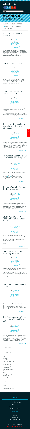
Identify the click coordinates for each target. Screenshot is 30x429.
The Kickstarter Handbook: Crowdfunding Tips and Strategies (14, 126)
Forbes (9, 176)
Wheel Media (19, 424)
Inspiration (5, 358)
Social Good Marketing (15, 46)
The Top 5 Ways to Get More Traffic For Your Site (14, 188)
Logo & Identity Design (8, 361)
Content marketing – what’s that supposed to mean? (14, 92)
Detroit (4, 385)
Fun (4, 356)
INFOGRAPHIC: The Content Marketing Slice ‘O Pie (14, 252)
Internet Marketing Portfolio (15, 402)
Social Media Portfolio (15, 404)
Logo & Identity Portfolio (15, 406)
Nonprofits (5, 362)
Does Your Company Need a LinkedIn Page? (14, 285)
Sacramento (18, 26)
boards (10, 238)
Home (6, 26)
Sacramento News (15, 44)
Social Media (15, 47)
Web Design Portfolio (15, 400)
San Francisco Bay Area (8, 388)
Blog (12, 26)
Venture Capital (6, 375)
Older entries (8, 347)
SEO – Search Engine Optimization (7, 366)
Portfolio (15, 397)
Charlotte (5, 384)
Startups (5, 372)
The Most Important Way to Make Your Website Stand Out (14, 319)
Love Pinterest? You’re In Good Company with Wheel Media (14, 219)
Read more (21, 58)
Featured (15, 42)
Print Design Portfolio (15, 408)
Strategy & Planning (7, 374)
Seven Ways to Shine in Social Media (12, 34)
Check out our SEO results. (14, 63)
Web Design (6, 377)
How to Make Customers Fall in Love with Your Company (15, 157)
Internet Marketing (15, 43)
